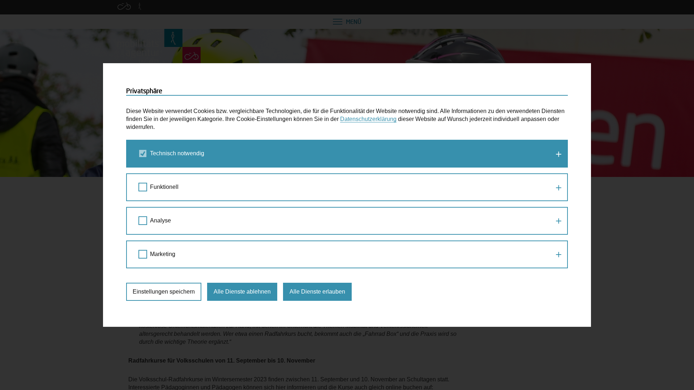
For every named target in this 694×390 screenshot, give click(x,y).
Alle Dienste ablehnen (242, 292)
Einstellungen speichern (164, 292)
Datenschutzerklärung (368, 119)
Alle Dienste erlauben (317, 292)
